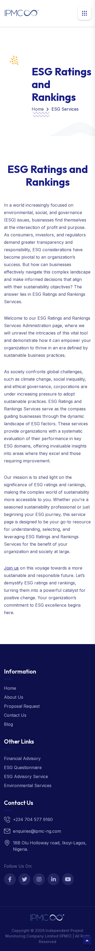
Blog (8, 724)
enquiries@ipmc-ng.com (37, 831)
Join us (11, 568)
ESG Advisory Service (26, 776)
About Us (13, 697)
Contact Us (15, 715)
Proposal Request (22, 706)
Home (38, 109)
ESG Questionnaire (23, 767)
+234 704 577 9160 (33, 819)
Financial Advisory (22, 758)
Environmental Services (27, 785)
